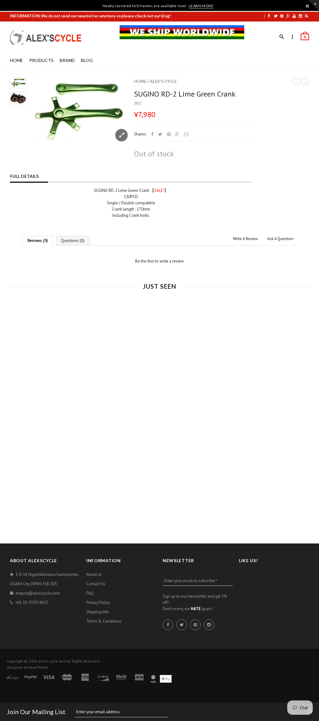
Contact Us (95, 583)
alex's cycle (163, 81)
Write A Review (245, 238)
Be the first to (159, 261)
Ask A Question (280, 238)
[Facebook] (269, 15)
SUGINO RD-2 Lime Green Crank (185, 94)
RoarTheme (39, 667)
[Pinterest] (281, 15)
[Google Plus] (288, 15)
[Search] (281, 37)
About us (94, 574)
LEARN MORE (201, 5)
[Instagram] (300, 15)
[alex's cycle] (49, 38)
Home (140, 81)
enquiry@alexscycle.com (38, 593)
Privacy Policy (98, 602)
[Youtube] (294, 15)
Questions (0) (72, 240)
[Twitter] (276, 15)
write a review (172, 261)
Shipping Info (97, 611)
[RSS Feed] (306, 15)
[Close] (307, 5)
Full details (24, 176)
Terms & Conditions (103, 621)
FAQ (89, 593)
